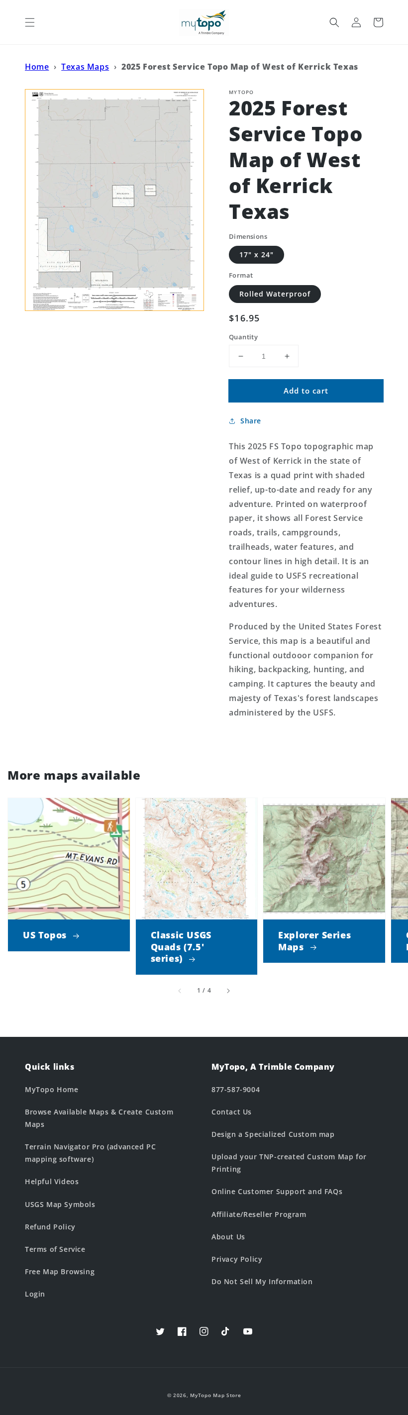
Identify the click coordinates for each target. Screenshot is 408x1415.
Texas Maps (85, 66)
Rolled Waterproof (274, 294)
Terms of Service (55, 1249)
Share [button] (250, 420)
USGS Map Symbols (60, 1204)
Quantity (243, 336)
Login (35, 1294)
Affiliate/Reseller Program (258, 1214)
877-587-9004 (235, 1089)
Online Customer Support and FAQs (276, 1191)
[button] (30, 22)
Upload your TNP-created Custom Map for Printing (289, 1163)
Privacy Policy (236, 1259)
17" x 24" (256, 254)
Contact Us (231, 1111)
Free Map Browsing (60, 1271)
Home (37, 66)
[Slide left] (180, 991)
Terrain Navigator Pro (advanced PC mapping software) (90, 1153)
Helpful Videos (52, 1181)
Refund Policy (50, 1226)
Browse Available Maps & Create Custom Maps (99, 1118)
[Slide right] (228, 991)
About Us (228, 1236)
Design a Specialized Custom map (273, 1134)
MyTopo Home (52, 1089)
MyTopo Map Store (215, 1395)
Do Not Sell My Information (262, 1281)
